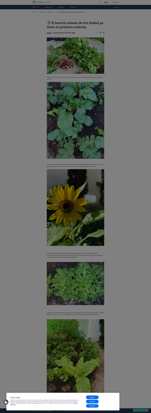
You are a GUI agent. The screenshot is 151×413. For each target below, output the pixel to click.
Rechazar (92, 401)
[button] (6, 402)
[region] (63, 401)
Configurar (92, 406)
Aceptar (92, 397)
